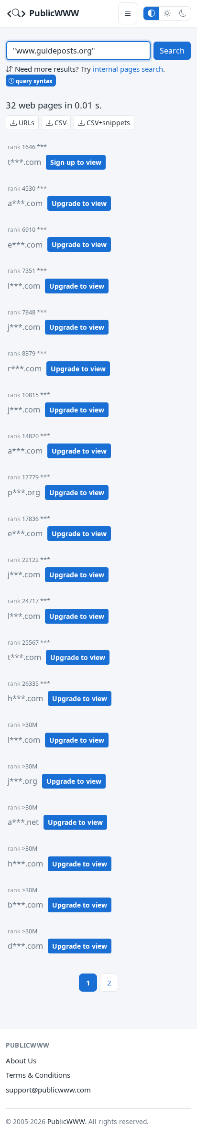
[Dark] (183, 13)
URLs (25, 122)
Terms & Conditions (38, 1075)
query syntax (33, 81)
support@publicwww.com (48, 1089)
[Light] (167, 13)
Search (172, 50)
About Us (21, 1060)
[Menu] (127, 13)
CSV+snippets (107, 122)
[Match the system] (151, 13)
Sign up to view (75, 162)
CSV (59, 122)
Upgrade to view (79, 203)
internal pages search (128, 69)
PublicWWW (53, 13)
